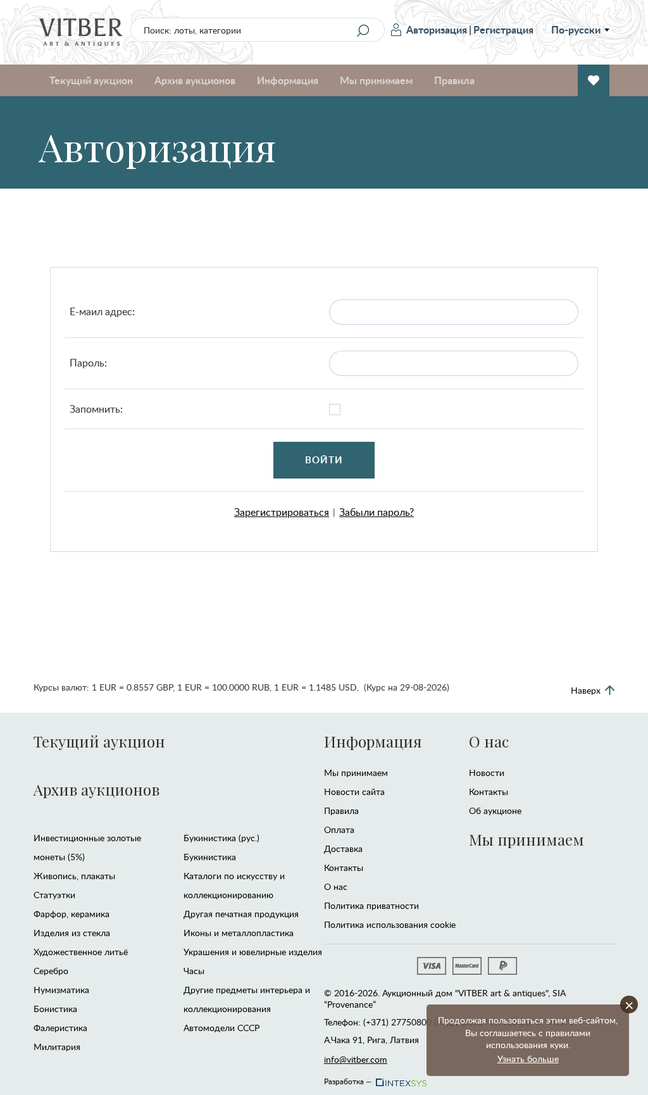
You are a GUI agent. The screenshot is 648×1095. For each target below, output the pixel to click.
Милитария (57, 1047)
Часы (194, 971)
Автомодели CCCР (221, 1028)
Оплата (339, 829)
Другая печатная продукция (241, 914)
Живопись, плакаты (74, 876)
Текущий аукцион (99, 741)
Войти (324, 459)
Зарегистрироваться (281, 512)
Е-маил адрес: (102, 311)
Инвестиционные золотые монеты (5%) (87, 847)
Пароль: (88, 363)
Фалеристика (60, 1028)
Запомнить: (96, 409)
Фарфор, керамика (71, 914)
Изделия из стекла (72, 933)
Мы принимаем (356, 772)
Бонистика (55, 1009)
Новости (486, 772)
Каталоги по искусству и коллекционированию (234, 885)
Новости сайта (354, 791)
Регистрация (503, 29)
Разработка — (348, 1079)
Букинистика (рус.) (221, 838)
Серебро (51, 971)
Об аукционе (495, 810)
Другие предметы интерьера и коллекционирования (247, 999)
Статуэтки (54, 895)
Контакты (343, 867)
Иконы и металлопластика (239, 933)
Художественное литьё (81, 952)
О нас (335, 886)
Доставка (343, 848)
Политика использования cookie (390, 924)
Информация (372, 741)
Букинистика (210, 857)
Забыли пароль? (376, 512)
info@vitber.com (355, 1059)
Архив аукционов (96, 789)
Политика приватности (371, 905)
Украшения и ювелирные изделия (253, 952)
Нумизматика (61, 990)
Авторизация (436, 29)
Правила (454, 80)
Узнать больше (528, 1059)
